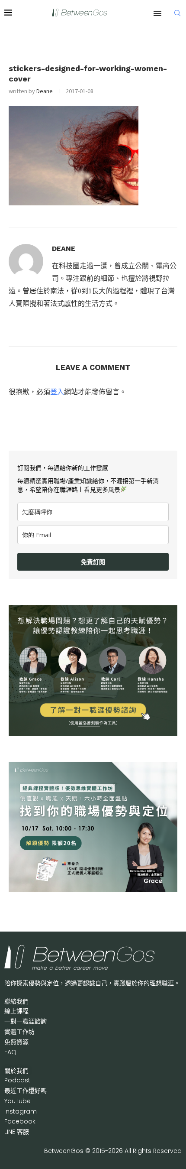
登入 (57, 391)
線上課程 (16, 1011)
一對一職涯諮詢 (25, 1021)
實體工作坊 (19, 1031)
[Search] (177, 13)
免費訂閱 (93, 562)
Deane (44, 91)
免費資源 (16, 1042)
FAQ (10, 1052)
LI (16, 1131)
